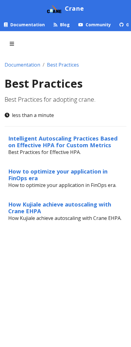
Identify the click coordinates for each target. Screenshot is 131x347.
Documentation (22, 64)
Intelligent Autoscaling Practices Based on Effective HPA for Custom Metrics (63, 141)
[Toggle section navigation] (11, 43)
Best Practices (63, 64)
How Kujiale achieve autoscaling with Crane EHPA (59, 207)
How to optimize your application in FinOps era (58, 174)
